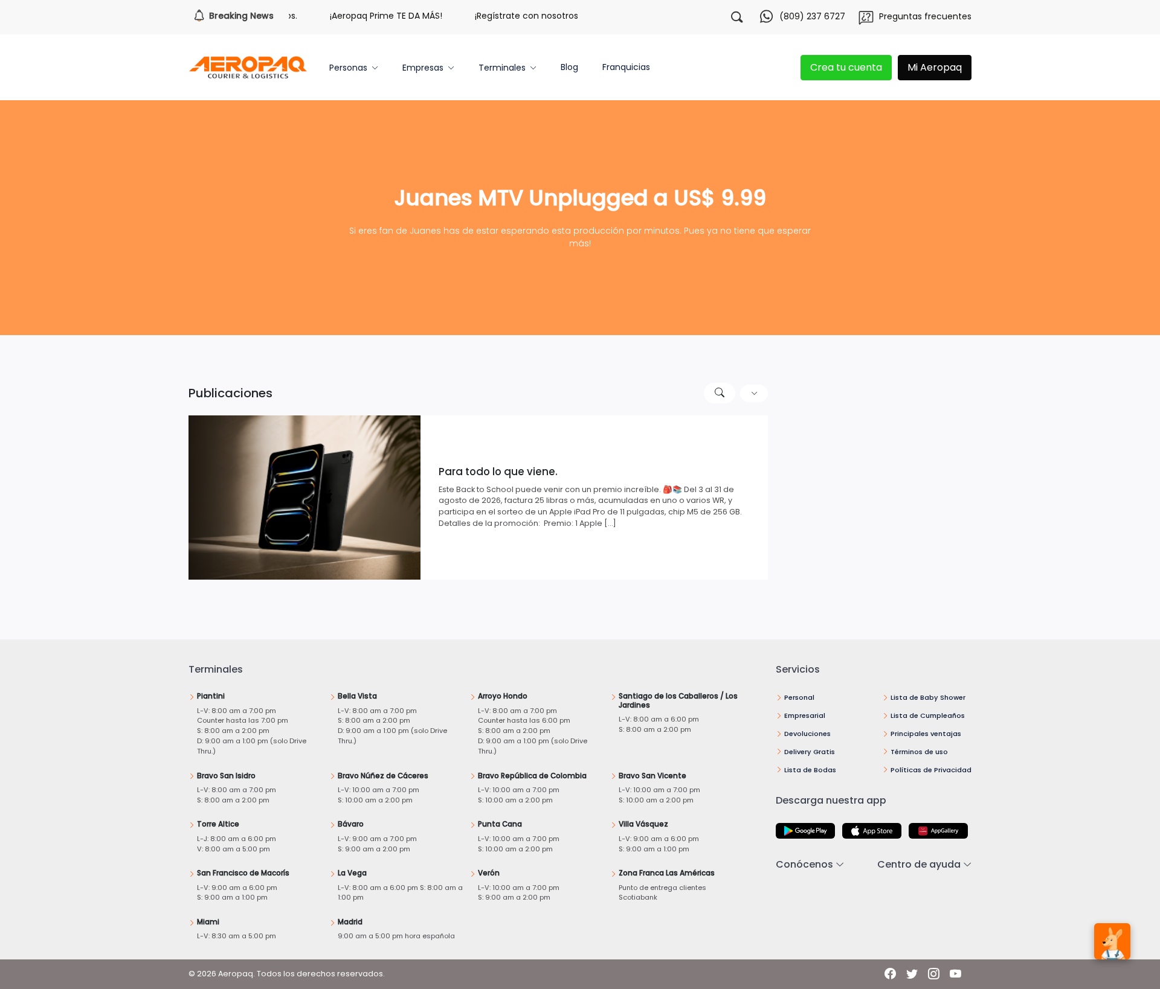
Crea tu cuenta (846, 67)
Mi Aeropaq (934, 67)
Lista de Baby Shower (928, 697)
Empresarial (804, 715)
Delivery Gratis (809, 752)
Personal (799, 697)
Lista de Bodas (810, 770)
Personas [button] (348, 68)
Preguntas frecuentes (925, 16)
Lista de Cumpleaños (928, 715)
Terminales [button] (502, 68)
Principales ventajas (926, 733)
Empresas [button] (422, 68)
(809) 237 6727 (812, 16)
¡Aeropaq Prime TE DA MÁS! (368, 16)
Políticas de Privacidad (931, 770)
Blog (569, 67)
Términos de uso (919, 752)
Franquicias (626, 67)
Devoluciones (807, 733)
